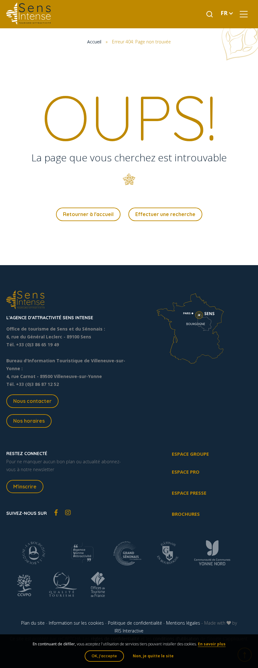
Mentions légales (183, 623)
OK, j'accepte (104, 656)
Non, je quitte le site (153, 656)
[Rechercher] (209, 14)
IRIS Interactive (129, 631)
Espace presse (189, 493)
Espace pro (185, 472)
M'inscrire (24, 486)
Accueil (94, 42)
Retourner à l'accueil (88, 214)
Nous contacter (32, 401)
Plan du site (33, 623)
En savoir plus (212, 644)
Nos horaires (29, 421)
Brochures (186, 514)
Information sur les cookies (76, 623)
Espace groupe (190, 454)
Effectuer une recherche (165, 214)
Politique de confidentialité (135, 623)
